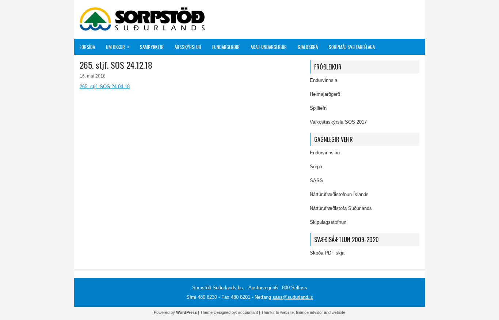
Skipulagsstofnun (328, 222)
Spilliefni (319, 108)
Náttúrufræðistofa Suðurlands (341, 208)
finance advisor (309, 312)
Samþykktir (152, 46)
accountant (248, 312)
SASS (316, 180)
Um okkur (118, 46)
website (287, 312)
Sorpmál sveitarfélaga (352, 46)
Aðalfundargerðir (269, 46)
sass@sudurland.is (293, 297)
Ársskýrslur (188, 46)
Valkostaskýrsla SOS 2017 (338, 122)
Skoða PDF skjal (328, 253)
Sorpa (316, 166)
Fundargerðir (226, 46)
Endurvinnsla (323, 80)
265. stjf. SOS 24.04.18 (105, 86)
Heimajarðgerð (325, 94)
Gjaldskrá (308, 46)
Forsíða (87, 46)
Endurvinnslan (325, 152)
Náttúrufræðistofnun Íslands (339, 194)
